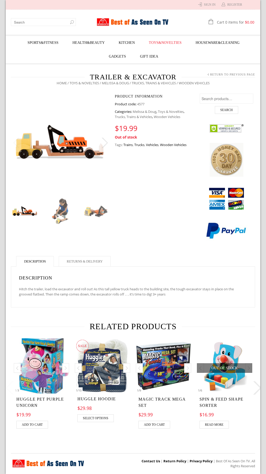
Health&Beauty (88, 43)
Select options (95, 418)
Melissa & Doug (115, 83)
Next (104, 143)
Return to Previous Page (232, 74)
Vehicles (152, 144)
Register (234, 4)
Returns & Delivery (85, 261)
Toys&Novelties (165, 43)
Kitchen (127, 43)
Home (62, 83)
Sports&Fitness (43, 43)
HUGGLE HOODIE (96, 399)
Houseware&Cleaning (218, 43)
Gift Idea (149, 56)
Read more (214, 425)
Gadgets (117, 56)
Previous (16, 143)
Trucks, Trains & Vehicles (154, 83)
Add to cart (32, 425)
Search (226, 110)
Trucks (139, 144)
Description (35, 261)
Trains (128, 144)
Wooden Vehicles (167, 116)
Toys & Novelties (84, 83)
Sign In (210, 4)
